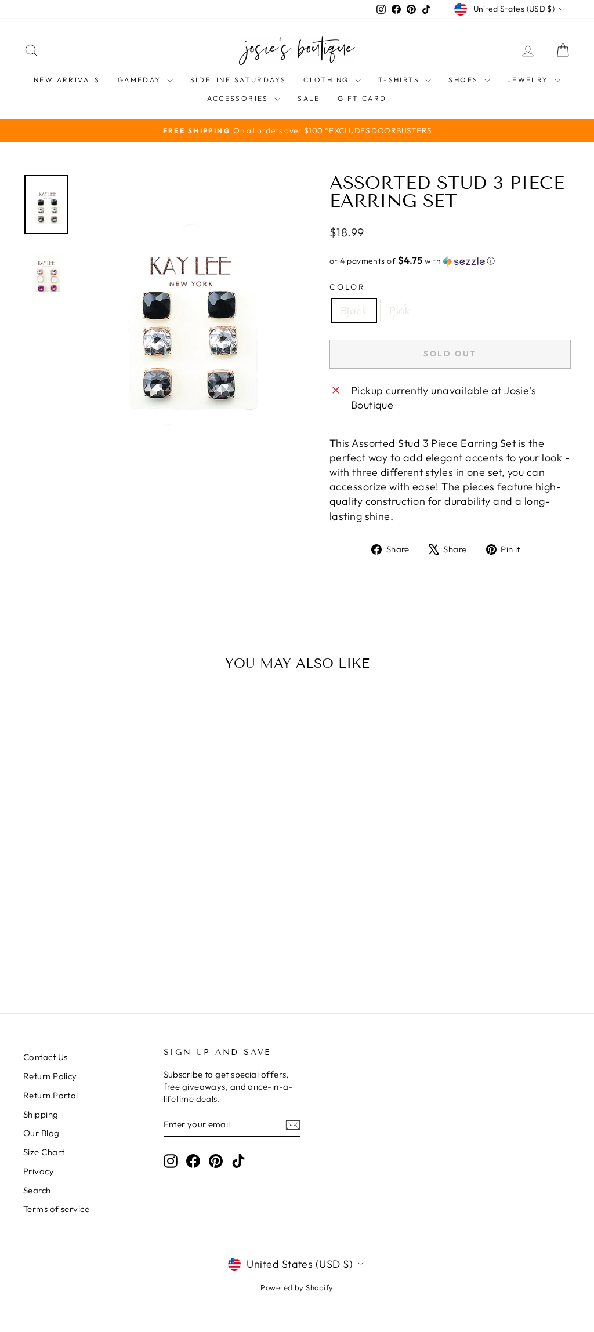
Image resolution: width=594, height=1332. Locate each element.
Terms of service (56, 1208)
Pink (399, 310)
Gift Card (362, 98)
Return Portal (50, 1095)
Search (37, 1190)
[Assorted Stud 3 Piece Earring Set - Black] (79, 944)
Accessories (239, 98)
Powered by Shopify (296, 1287)
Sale (309, 98)
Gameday (141, 79)
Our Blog (41, 1132)
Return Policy (50, 1076)
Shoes (464, 79)
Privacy (38, 1171)
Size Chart (44, 1152)
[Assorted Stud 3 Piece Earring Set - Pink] (94, 944)
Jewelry (530, 79)
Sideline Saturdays (238, 79)
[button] (450, 261)
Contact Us (45, 1056)
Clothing (327, 79)
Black (354, 310)
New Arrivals (67, 79)
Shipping (41, 1114)
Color (347, 287)
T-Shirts (400, 79)
